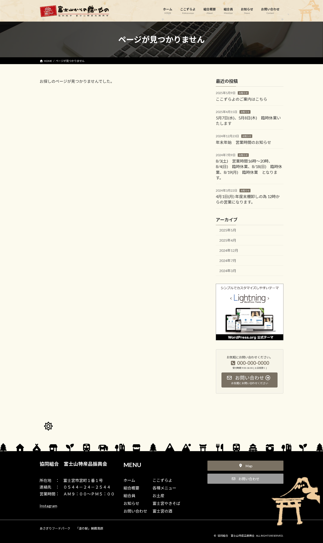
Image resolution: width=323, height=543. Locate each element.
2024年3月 (227, 271)
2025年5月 (227, 230)
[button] (245, 466)
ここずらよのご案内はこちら (241, 98)
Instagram (48, 505)
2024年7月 (227, 260)
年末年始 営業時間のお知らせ (243, 142)
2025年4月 (227, 240)
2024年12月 (228, 250)
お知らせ (243, 93)
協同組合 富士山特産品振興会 (73, 464)
